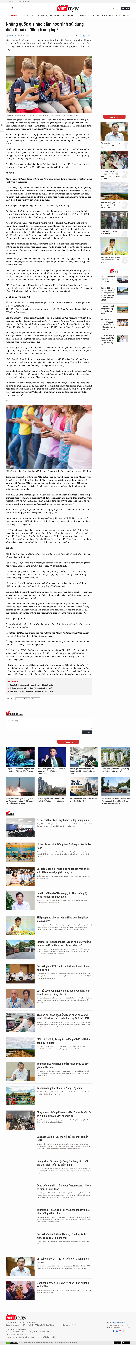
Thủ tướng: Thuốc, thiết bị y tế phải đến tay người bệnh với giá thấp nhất (63, 1217)
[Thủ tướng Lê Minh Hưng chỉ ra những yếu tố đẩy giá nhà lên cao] (20, 1077)
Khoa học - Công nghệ (50, 16)
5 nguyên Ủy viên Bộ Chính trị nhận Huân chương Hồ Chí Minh (63, 1290)
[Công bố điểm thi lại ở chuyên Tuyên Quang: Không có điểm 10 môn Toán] (20, 1199)
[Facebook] (76, 35)
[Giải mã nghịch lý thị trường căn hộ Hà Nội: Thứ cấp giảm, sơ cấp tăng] (52, 793)
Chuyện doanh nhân (105, 16)
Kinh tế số (35, 16)
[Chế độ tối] (117, 8)
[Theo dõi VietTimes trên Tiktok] (124, 1337)
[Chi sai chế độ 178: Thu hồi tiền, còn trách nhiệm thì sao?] (114, 131)
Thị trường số (67, 16)
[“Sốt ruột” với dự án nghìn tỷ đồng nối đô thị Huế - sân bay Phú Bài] (114, 191)
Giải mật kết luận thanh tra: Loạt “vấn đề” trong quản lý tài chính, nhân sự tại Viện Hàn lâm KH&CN (108, 294)
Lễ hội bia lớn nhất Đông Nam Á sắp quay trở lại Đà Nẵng (107, 309)
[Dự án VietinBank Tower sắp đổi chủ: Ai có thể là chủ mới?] (84, 793)
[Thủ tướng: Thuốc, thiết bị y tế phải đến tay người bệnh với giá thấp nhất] (20, 1223)
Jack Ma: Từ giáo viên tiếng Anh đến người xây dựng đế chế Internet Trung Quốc (51, 777)
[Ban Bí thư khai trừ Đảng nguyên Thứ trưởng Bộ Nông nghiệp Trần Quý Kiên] (122, 338)
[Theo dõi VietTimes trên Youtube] (120, 1337)
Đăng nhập (125, 8)
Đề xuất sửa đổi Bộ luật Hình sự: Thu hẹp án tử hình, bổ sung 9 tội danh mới (61, 1241)
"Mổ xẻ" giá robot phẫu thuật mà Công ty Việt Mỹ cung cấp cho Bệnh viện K (83, 777)
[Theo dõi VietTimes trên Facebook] (113, 1337)
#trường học (35, 705)
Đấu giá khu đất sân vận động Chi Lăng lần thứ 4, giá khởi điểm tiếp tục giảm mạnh (63, 1168)
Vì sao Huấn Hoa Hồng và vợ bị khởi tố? (110, 232)
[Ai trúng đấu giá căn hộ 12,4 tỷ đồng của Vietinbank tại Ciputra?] (115, 763)
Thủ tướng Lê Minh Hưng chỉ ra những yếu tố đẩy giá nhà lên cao (63, 1071)
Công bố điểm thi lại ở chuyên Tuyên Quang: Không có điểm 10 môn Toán (64, 1193)
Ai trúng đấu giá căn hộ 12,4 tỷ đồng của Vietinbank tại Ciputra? (115, 776)
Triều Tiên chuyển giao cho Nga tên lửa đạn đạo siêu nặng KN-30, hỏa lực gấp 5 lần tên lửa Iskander (20, 807)
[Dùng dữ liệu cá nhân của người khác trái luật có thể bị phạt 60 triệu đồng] (20, 763)
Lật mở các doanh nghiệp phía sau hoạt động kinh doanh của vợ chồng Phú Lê (63, 998)
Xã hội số (14, 16)
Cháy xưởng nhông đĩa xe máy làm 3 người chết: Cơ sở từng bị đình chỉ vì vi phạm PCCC (64, 1120)
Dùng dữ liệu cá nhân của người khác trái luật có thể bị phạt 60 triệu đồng (20, 776)
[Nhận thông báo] (112, 8)
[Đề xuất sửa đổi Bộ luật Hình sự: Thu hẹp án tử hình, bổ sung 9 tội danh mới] (20, 1247)
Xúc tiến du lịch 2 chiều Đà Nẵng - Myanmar (60, 1094)
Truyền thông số (123, 16)
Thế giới (91, 16)
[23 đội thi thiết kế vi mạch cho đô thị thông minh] (122, 279)
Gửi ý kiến (87, 738)
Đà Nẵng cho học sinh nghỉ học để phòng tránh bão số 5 (31, 694)
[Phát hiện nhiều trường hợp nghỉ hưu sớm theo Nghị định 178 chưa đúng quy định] (114, 160)
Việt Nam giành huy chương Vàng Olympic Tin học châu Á (31, 697)
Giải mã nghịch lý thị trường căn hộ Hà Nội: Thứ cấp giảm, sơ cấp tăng (51, 806)
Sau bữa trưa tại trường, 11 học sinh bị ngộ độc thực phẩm (31, 691)
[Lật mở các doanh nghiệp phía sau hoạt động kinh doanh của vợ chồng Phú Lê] (20, 1004)
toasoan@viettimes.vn (118, 1328)
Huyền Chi (12, 35)
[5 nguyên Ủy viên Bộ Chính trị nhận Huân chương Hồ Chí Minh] (20, 1296)
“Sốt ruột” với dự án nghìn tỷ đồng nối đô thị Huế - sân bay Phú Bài (110, 205)
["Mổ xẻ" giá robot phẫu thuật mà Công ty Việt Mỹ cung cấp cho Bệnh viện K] (84, 763)
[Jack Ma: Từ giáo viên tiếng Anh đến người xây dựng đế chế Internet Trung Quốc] (52, 763)
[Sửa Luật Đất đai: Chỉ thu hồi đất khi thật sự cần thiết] (20, 1150)
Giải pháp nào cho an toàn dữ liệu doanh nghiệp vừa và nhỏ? (110, 259)
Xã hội (10, 819)
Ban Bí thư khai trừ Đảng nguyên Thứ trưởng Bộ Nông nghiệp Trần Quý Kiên (107, 340)
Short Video (81, 16)
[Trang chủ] (7, 16)
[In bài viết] (80, 35)
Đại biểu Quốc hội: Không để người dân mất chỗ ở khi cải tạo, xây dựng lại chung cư (108, 324)
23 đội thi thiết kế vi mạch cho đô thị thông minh (108, 278)
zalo (117, 1337)
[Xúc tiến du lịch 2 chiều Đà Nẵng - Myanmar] (20, 1101)
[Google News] (87, 35)
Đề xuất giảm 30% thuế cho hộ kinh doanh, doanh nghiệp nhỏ (63, 973)
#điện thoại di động (22, 705)
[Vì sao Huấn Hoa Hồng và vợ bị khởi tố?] (114, 220)
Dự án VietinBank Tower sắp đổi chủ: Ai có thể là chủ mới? (83, 806)
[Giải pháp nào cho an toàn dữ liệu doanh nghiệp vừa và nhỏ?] (114, 246)
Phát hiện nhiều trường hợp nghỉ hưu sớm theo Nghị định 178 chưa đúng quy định (110, 175)
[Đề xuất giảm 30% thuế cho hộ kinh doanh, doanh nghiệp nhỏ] (20, 979)
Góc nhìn (24, 16)
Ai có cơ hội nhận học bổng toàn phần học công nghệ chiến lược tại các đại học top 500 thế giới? (63, 1022)
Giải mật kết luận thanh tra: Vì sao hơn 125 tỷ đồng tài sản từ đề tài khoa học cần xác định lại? (64, 949)
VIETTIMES (68, 8)
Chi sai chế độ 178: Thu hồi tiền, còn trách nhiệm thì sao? (111, 145)
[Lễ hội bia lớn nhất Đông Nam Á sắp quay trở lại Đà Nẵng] (122, 309)
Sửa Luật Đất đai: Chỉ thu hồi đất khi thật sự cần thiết (62, 1144)
